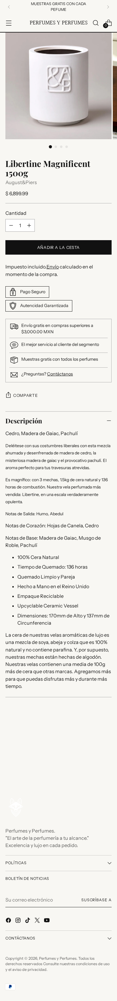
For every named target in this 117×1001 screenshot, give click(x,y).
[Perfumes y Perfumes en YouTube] (47, 921)
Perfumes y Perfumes (57, 958)
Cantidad (15, 213)
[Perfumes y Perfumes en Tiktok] (28, 921)
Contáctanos (60, 374)
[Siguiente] (108, 7)
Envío (52, 267)
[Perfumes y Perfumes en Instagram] (18, 921)
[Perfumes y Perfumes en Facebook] (9, 921)
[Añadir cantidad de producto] (29, 225)
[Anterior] (9, 7)
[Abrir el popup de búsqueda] (95, 23)
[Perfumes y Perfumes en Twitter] (37, 921)
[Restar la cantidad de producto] (11, 225)
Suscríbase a (96, 900)
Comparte (25, 395)
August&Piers (21, 182)
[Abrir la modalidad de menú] (8, 23)
